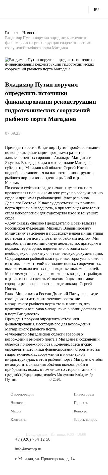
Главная (11, 33)
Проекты (81, 402)
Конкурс (81, 411)
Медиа (16, 411)
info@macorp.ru (28, 449)
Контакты (18, 419)
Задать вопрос (85, 419)
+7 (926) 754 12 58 (32, 439)
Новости (29, 33)
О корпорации (22, 394)
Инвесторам (84, 394)
